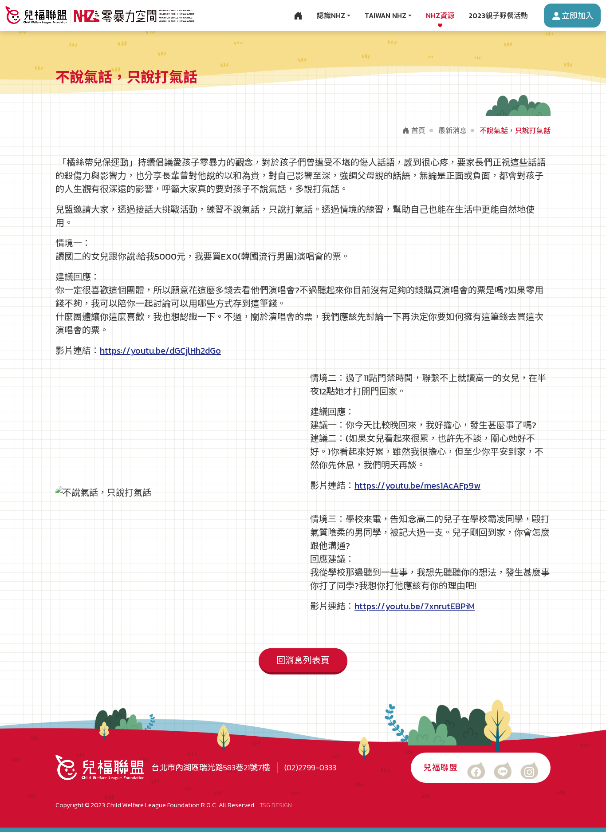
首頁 (417, 130)
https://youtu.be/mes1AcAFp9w (417, 485)
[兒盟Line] (503, 770)
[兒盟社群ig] (529, 770)
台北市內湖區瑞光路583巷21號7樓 (210, 767)
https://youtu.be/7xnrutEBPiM (414, 606)
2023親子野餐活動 (498, 15)
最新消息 (452, 130)
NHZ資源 (440, 15)
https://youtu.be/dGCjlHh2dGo (160, 350)
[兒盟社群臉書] (476, 770)
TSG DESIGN (276, 805)
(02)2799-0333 (310, 767)
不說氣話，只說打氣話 (515, 130)
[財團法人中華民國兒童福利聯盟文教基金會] (100, 15)
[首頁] (298, 15)
